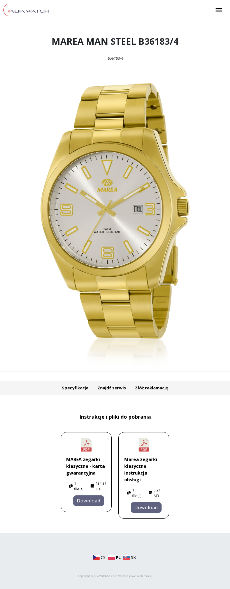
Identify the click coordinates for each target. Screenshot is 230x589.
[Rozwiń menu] (219, 10)
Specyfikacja (75, 388)
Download (88, 501)
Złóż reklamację (151, 388)
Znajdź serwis (111, 388)
